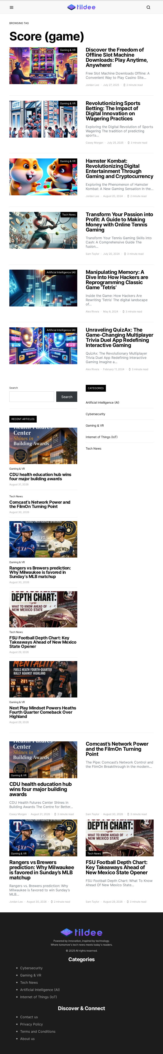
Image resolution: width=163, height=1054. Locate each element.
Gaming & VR (68, 50)
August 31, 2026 (18, 484)
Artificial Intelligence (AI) (61, 272)
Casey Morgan (94, 142)
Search (13, 387)
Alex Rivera (92, 311)
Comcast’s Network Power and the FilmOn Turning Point (39, 504)
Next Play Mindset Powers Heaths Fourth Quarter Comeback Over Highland (42, 712)
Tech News (69, 214)
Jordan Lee (92, 84)
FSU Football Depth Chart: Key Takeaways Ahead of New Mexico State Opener (42, 642)
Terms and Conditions (37, 1031)
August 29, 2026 (19, 652)
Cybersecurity (95, 414)
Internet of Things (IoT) (102, 437)
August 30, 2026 (19, 512)
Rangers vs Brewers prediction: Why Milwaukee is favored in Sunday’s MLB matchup (40, 572)
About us (27, 1039)
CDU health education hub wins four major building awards (40, 476)
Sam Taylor (92, 253)
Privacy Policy (31, 1024)
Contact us (29, 1017)
